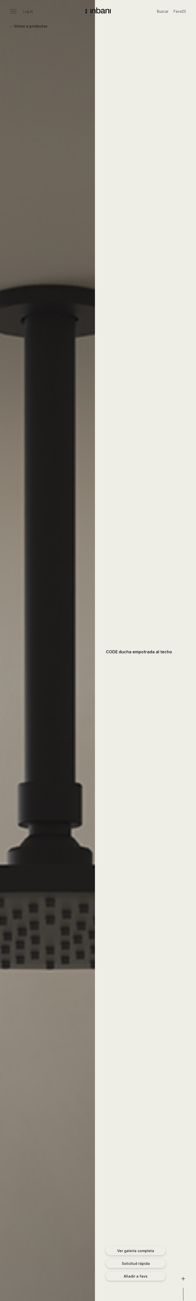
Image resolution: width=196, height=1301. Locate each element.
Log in (28, 11)
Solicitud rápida (136, 1263)
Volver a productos (30, 26)
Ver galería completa (135, 1251)
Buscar (162, 11)
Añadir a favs (136, 1276)
